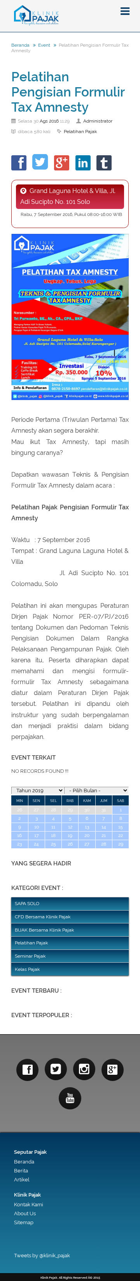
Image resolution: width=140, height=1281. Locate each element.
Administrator (97, 121)
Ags (44, 121)
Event (44, 45)
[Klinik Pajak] (70, 16)
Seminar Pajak (30, 956)
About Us (25, 1213)
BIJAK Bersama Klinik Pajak (44, 930)
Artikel (21, 1180)
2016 (54, 121)
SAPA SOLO (27, 903)
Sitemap (23, 1222)
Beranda (20, 45)
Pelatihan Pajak (80, 131)
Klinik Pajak (27, 1195)
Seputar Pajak (30, 1152)
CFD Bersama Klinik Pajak (42, 917)
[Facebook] (27, 1070)
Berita (21, 1171)
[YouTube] (70, 1098)
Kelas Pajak (27, 969)
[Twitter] (56, 1069)
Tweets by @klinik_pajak (42, 1255)
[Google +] (113, 1070)
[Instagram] (84, 1069)
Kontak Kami (28, 1204)
